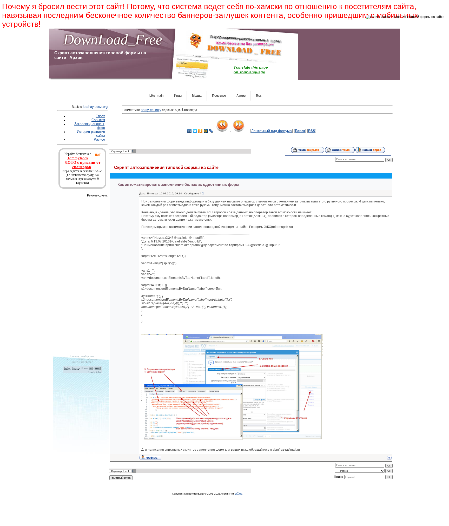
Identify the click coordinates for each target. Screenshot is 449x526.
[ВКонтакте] (189, 131)
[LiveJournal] (211, 131)
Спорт (100, 116)
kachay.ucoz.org (95, 107)
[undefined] (82, 372)
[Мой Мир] (206, 131)
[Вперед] (238, 130)
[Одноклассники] (200, 131)
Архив (240, 95)
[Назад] (222, 130)
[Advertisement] (87, 276)
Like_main (156, 95)
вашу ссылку (151, 110)
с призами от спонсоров (86, 164)
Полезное (219, 95)
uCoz (239, 493)
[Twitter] (195, 131)
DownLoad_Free (112, 39)
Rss (258, 95)
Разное (99, 139)
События (98, 120)
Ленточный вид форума (271, 131)
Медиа (196, 95)
